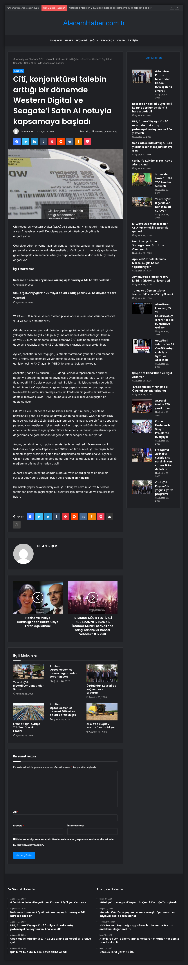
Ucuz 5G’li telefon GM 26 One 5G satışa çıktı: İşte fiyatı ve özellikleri (164, 350)
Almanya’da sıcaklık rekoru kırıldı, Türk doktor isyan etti (151, 278)
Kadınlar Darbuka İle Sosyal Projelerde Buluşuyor (163, 429)
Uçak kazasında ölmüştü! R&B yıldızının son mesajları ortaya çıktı (152, 147)
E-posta (18, 825)
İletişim (133, 40)
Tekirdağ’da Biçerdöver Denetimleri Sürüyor (28, 685)
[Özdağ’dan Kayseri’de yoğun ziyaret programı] (102, 673)
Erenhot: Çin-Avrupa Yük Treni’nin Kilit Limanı (27, 727)
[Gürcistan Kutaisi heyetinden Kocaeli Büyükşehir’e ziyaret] (142, 76)
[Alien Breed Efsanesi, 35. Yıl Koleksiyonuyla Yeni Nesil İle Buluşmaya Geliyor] (142, 308)
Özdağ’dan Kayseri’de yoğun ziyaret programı (101, 689)
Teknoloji (107, 40)
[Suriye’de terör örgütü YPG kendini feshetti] (142, 179)
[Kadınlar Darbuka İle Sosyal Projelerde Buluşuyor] (142, 426)
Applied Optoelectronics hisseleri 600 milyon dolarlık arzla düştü (63, 710)
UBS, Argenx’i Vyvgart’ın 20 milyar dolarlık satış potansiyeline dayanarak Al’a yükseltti (152, 127)
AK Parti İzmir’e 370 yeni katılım (163, 404)
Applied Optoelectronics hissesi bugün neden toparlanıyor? (63, 671)
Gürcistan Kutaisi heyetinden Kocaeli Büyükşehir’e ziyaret (163, 81)
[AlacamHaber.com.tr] (94, 23)
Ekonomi (81, 40)
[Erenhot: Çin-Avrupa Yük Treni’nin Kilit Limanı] (28, 711)
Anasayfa (56, 40)
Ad (15, 811)
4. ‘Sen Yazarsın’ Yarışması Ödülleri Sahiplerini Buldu (150, 389)
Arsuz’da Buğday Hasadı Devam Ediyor (100, 725)
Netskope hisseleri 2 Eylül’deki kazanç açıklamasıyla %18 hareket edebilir (62, 280)
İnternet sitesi (75, 825)
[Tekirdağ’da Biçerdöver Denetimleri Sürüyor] (28, 671)
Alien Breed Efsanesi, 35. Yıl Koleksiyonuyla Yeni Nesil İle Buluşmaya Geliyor (164, 316)
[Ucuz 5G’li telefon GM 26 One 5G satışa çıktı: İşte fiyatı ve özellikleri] (142, 346)
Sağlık (94, 40)
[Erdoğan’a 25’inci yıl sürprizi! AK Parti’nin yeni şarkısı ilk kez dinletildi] (142, 455)
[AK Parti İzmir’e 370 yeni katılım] (142, 406)
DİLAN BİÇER (27, 131)
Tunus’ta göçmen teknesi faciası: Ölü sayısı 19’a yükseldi (152, 292)
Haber (69, 40)
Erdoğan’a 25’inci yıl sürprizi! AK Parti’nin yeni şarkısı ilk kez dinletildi (164, 459)
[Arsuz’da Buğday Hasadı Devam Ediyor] (102, 711)
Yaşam (121, 40)
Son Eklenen (153, 57)
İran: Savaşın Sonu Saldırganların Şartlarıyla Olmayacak (149, 245)
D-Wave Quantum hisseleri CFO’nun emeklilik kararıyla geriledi (150, 227)
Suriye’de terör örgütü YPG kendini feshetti (163, 180)
